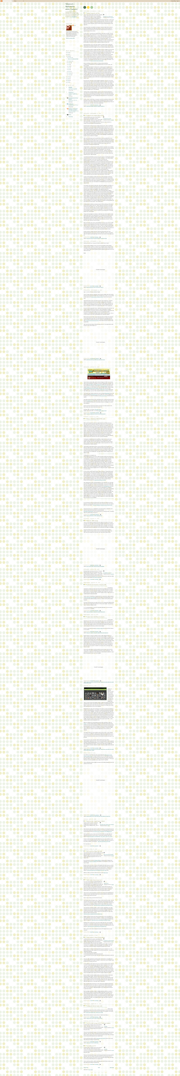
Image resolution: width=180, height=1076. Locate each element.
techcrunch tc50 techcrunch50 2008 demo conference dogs (96, 238)
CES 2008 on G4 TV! (91, 1046)
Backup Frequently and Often (93, 13)
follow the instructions (103, 395)
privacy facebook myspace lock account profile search (95, 611)
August (69, 62)
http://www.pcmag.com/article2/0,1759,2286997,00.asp (103, 905)
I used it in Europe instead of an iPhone (92, 320)
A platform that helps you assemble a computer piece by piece (73, 94)
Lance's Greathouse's (93, 861)
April (69, 69)
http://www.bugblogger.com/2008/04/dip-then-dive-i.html (97, 870)
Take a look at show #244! (97, 577)
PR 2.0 (70, 114)
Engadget (70, 87)
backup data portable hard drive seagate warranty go (95, 106)
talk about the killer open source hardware (92, 388)
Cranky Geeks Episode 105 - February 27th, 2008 (94, 1012)
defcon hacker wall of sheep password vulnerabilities (95, 566)
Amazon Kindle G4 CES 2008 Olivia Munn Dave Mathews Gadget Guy (98, 816)
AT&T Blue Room (94, 394)
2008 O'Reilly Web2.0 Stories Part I (94, 880)
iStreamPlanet (107, 393)
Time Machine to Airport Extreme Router (96, 937)
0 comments (96, 104)
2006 (68, 78)
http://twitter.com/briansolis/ (88, 511)
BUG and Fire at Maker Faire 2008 (94, 851)
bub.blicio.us (71, 92)
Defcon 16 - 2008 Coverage (92, 520)
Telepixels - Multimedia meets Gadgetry (71, 6)
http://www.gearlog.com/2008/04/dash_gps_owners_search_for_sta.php (100, 836)
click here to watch (99, 628)
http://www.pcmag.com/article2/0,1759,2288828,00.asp (102, 831)
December (70, 57)
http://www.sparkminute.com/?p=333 (104, 841)
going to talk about (104, 385)
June (69, 66)
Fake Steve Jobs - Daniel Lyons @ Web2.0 (96, 821)
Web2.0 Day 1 (106, 883)
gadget (108, 825)
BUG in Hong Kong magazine (108, 854)
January (69, 74)
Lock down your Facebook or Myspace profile (96, 584)
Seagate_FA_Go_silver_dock (108, 16)
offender (112, 855)
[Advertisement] (100, 111)
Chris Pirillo (91, 384)
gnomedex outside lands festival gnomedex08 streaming (95, 413)
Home (99, 1067)
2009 (68, 54)
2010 (68, 52)
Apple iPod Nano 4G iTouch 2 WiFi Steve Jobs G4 (94, 287)
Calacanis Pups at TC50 (107, 118)
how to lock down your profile (90, 597)
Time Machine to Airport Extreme (108, 940)
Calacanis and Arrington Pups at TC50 (95, 115)
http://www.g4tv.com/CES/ (101, 1038)
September (70, 61)
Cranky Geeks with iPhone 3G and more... (96, 617)
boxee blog (71, 116)
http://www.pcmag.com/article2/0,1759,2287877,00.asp (101, 920)
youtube (92, 750)
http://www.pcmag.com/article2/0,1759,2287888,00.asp (97, 926)
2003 (68, 82)
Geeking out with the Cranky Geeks (94, 1006)
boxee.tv (88, 387)
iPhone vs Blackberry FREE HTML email (96, 419)
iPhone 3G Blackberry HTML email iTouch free (94, 515)
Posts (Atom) (90, 1069)
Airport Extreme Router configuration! (97, 60)
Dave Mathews (74, 16)
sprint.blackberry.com (107, 486)
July (69, 64)
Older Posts (112, 1067)
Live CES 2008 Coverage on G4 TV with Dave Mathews (98, 1023)
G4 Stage (105, 1026)
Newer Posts (86, 1067)
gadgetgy (112, 17)
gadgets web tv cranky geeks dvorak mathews (94, 1018)
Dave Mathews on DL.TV (107, 572)
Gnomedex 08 (98, 384)
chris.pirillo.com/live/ (97, 409)
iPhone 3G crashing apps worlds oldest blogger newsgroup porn (97, 632)
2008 (68, 56)
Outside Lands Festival (103, 389)
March (69, 71)
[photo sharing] (103, 15)
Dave (75, 25)
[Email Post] (100, 104)
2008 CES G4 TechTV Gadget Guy (92, 1042)
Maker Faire (106, 872)
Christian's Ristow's (97, 860)
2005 (68, 80)
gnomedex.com (90, 400)
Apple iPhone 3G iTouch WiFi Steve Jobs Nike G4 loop (95, 359)
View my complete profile (70, 38)
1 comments (96, 565)
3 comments (97, 514)
